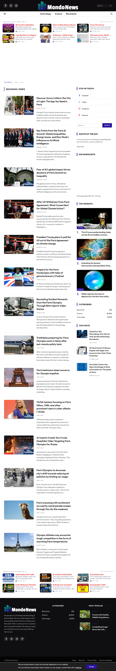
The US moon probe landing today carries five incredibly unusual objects (96, 233)
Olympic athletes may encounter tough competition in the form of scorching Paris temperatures (53, 538)
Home (16, 82)
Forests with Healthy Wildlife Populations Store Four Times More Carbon (101, 616)
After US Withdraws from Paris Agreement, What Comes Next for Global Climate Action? (52, 205)
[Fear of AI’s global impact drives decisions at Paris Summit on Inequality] (19, 176)
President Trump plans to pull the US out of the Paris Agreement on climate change (53, 240)
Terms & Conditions (105, 660)
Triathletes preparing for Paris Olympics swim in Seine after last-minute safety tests (52, 341)
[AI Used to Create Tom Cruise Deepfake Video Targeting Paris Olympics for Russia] (19, 445)
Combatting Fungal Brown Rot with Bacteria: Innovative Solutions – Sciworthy (100, 628)
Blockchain (71, 14)
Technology (45, 14)
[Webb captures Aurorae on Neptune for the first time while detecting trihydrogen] (94, 280)
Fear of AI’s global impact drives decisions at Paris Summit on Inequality (53, 172)
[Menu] (5, 13)
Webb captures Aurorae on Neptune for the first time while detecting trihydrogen (94, 295)
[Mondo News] (58, 5)
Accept (91, 667)
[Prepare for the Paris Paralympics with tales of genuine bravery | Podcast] (19, 276)
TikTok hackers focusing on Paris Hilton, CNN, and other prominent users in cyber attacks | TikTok (53, 407)
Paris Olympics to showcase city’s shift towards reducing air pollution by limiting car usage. (52, 473)
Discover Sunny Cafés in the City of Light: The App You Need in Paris (53, 101)
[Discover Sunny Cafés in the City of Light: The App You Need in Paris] (19, 105)
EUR (89, 196)
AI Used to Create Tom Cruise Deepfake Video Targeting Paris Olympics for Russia (53, 441)
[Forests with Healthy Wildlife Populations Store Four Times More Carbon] (85, 614)
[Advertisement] (58, 60)
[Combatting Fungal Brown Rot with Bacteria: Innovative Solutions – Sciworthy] (85, 626)
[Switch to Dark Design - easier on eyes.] (111, 14)
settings (78, 668)
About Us (82, 660)
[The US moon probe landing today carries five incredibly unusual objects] (94, 218)
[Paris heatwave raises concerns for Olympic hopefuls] (19, 377)
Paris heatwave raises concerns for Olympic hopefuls (53, 372)
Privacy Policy (92, 660)
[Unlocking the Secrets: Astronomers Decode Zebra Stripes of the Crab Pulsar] (94, 249)
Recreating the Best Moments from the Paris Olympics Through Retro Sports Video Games (51, 304)
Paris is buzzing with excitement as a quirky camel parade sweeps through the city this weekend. (53, 506)
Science (58, 14)
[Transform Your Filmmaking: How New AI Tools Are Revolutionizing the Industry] (82, 334)
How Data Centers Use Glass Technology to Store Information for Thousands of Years (100, 368)
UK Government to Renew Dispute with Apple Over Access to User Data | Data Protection (100, 352)
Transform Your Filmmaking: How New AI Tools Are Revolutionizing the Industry (99, 335)
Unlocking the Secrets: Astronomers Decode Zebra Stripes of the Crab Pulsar (96, 264)
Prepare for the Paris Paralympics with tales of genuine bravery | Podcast (50, 272)
